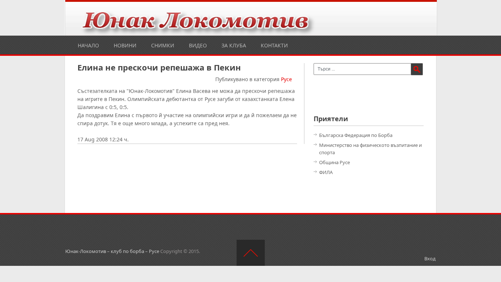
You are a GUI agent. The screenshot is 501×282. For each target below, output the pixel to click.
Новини (125, 45)
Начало (88, 45)
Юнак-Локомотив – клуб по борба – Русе (112, 251)
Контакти (274, 45)
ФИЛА (326, 172)
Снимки (162, 45)
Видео (198, 45)
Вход (430, 258)
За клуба (234, 45)
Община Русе (334, 162)
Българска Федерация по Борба (355, 135)
